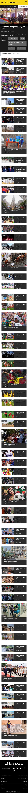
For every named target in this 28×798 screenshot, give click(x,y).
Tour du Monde (13, 38)
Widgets (3, 788)
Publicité (25, 781)
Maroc (22, 38)
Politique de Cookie (22, 778)
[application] (14, 16)
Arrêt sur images (8, 6)
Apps (26, 785)
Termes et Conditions (22, 775)
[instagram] (14, 770)
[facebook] (24, 768)
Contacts (3, 778)
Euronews (25, 788)
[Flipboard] (21, 768)
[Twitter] (17, 768)
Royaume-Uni (21, 48)
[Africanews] (9, 2)
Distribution (3, 781)
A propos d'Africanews (6, 775)
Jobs (2, 785)
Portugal (11, 48)
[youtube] (14, 768)
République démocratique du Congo (17, 43)
